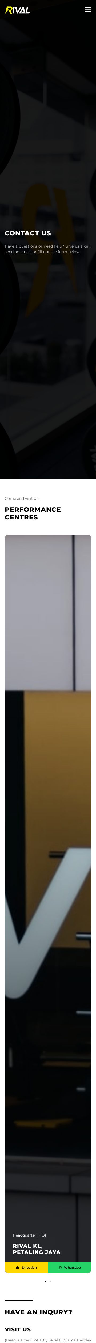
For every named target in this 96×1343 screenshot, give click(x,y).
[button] (45, 1281)
